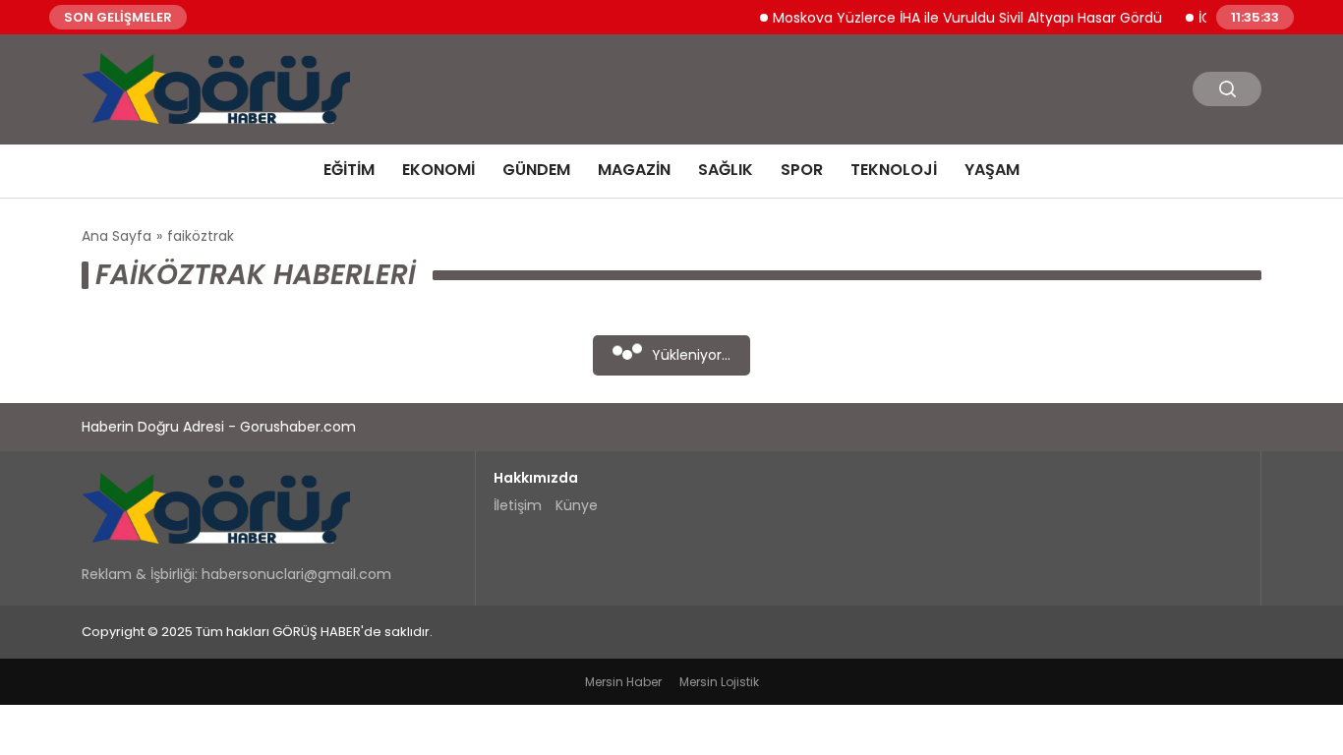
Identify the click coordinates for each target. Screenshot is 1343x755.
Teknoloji (893, 169)
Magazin (634, 169)
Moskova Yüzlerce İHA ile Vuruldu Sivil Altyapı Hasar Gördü (958, 17)
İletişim (518, 505)
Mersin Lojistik (719, 681)
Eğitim (349, 169)
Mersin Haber (623, 681)
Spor (802, 169)
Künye (576, 505)
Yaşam (992, 169)
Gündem (536, 169)
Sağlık (725, 169)
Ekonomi (438, 169)
